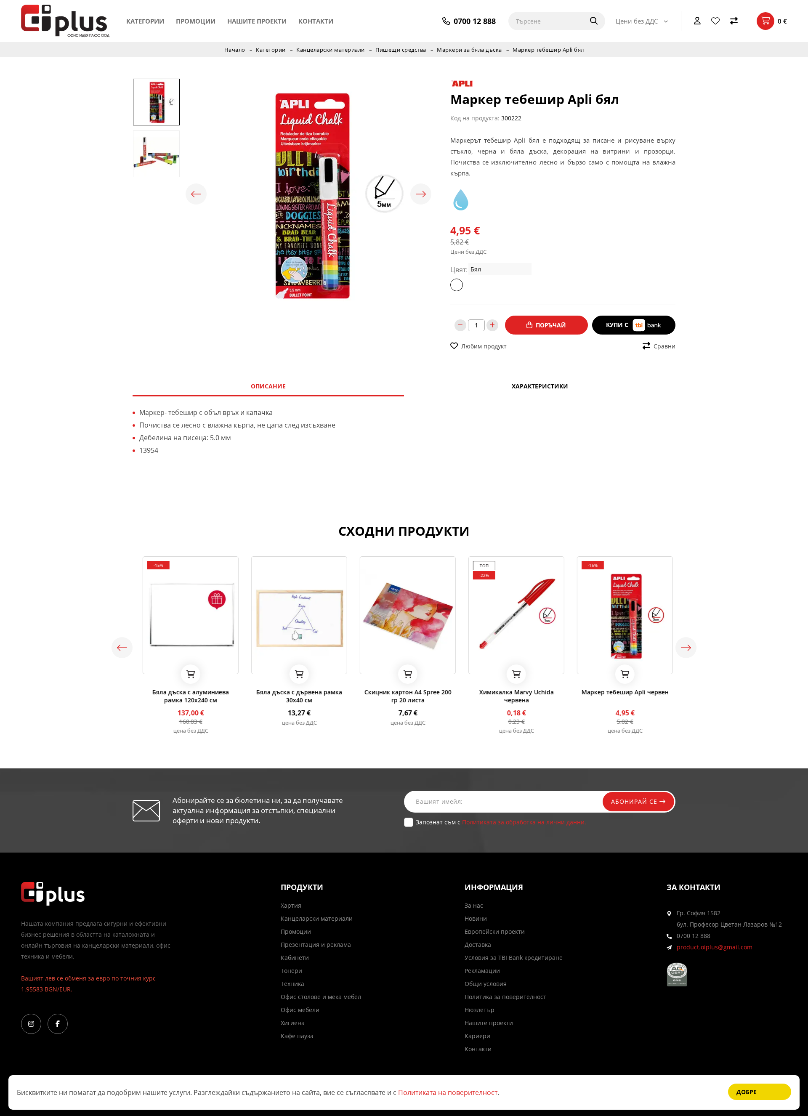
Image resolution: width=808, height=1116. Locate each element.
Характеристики (540, 386)
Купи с (618, 325)
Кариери (477, 1036)
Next (420, 194)
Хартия (291, 905)
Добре (746, 1092)
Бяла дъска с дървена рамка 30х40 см (295, 696)
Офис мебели (300, 1010)
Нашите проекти (257, 21)
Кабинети (295, 958)
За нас (474, 905)
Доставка (478, 945)
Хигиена (293, 1023)
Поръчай (551, 325)
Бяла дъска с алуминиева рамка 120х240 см (187, 696)
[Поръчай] (187, 674)
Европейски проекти (495, 931)
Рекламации (482, 971)
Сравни (664, 346)
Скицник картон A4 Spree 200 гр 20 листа (404, 696)
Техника (292, 984)
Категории (145, 21)
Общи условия (486, 984)
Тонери (291, 971)
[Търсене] (588, 21)
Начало (234, 49)
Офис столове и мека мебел (321, 997)
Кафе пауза (297, 1036)
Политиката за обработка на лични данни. (524, 822)
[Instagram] (31, 1024)
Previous (196, 194)
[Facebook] (58, 1024)
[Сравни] (734, 21)
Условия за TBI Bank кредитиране (514, 958)
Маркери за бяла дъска (469, 49)
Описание (268, 386)
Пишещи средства (400, 49)
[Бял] (456, 285)
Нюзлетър (479, 1010)
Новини (476, 918)
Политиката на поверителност (447, 1092)
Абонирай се (635, 801)
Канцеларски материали (330, 49)
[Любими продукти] (715, 21)
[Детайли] (168, 665)
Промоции (195, 21)
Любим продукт (484, 346)
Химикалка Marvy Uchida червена (513, 696)
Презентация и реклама (316, 945)
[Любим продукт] (147, 665)
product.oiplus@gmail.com (714, 947)
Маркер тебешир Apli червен (621, 692)
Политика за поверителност (505, 997)
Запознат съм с (501, 822)
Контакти (315, 21)
